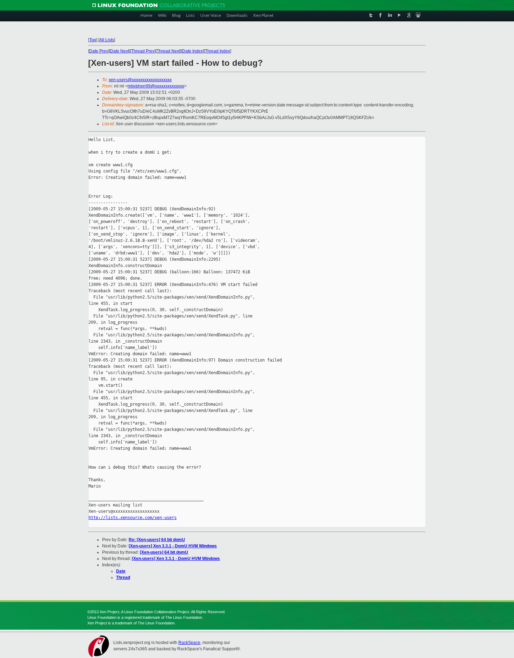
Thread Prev (143, 51)
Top (92, 39)
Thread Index (217, 51)
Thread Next (168, 51)
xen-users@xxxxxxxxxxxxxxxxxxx (140, 79)
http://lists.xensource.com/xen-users (132, 517)
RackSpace (189, 642)
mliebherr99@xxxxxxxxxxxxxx (156, 86)
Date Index (192, 51)
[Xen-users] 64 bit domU (164, 552)
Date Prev (98, 51)
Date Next (119, 51)
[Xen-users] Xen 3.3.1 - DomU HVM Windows (173, 546)
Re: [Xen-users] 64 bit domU (157, 539)
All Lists (106, 39)
